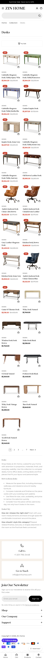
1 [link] (10, 450)
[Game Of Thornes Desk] (11, 295)
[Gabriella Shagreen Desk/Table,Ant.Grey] (11, 161)
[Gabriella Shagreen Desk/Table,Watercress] (32, 60)
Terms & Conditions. (32, 605)
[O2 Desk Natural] (11, 359)
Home (4, 23)
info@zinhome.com (22, 574)
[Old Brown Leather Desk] (32, 161)
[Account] (37, 8)
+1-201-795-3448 (22, 554)
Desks (4, 72)
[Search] (39, 15)
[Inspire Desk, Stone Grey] (11, 127)
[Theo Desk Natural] (32, 389)
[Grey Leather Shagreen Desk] (11, 228)
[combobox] (22, 16)
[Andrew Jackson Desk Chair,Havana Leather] (32, 194)
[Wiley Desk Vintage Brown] (11, 389)
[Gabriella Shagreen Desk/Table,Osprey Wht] (11, 60)
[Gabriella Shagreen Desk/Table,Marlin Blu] (11, 93)
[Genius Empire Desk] (32, 93)
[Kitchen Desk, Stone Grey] (11, 261)
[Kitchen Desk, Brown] (32, 228)
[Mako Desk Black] (32, 325)
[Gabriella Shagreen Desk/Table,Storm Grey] (32, 127)
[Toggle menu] (3, 8)
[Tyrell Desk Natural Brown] (11, 423)
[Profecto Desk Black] (32, 359)
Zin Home (15, 8)
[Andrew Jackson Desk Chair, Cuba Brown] (11, 194)
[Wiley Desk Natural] (32, 295)
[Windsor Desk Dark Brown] (11, 325)
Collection (13, 23)
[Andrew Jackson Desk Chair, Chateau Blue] (32, 261)
